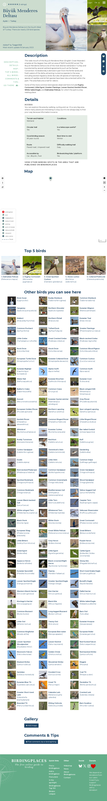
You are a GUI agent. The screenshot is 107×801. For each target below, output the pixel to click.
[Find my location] (2, 178)
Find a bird (53, 777)
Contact (67, 778)
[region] (53, 209)
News (66, 769)
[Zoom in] (104, 186)
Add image (32, 725)
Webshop (68, 766)
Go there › (11, 85)
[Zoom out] (104, 190)
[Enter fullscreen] (104, 182)
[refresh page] (2, 187)
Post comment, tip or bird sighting (41, 742)
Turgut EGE (17, 45)
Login (90, 3)
